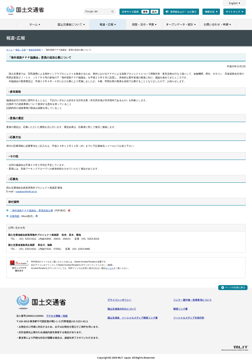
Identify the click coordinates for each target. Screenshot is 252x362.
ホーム (9, 50)
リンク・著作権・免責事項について (192, 299)
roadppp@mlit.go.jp (26, 191)
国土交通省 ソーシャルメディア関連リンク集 (132, 317)
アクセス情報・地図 (57, 315)
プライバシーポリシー (119, 299)
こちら (110, 268)
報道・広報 (20, 50)
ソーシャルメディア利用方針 (188, 317)
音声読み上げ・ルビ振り (183, 11)
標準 (145, 11)
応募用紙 (14, 216)
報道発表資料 (35, 50)
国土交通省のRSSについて (121, 308)
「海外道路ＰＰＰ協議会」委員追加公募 (31, 210)
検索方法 (209, 11)
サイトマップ (233, 11)
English (233, 3)
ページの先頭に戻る (235, 287)
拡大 (154, 11)
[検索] (113, 12)
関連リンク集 (180, 308)
